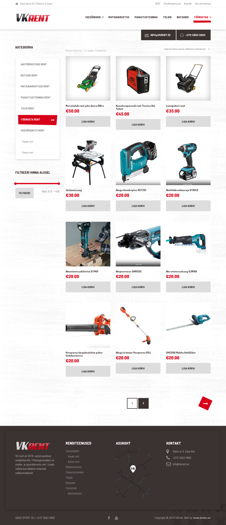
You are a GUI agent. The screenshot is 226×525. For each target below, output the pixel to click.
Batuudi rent (29, 75)
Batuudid (183, 17)
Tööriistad (201, 17)
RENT (157, 3)
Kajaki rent (27, 141)
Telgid (167, 17)
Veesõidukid (93, 17)
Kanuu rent (27, 152)
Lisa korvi (88, 121)
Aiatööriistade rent (34, 64)
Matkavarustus (118, 17)
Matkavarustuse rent (35, 86)
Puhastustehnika (146, 17)
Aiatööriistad (75, 493)
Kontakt (188, 3)
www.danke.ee (202, 518)
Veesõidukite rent (32, 130)
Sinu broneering (203, 3)
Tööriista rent (30, 119)
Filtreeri (24, 193)
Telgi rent (27, 108)
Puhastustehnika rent (36, 97)
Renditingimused (172, 3)
